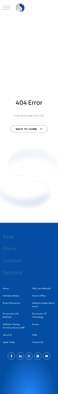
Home (6, 289)
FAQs (34, 335)
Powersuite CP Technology (39, 315)
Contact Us (37, 342)
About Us (7, 335)
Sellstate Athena (11, 296)
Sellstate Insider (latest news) (43, 305)
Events (35, 324)
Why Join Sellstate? (41, 289)
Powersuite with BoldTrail (11, 315)
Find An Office (39, 296)
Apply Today (9, 342)
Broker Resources (11, 303)
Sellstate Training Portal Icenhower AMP (14, 326)
